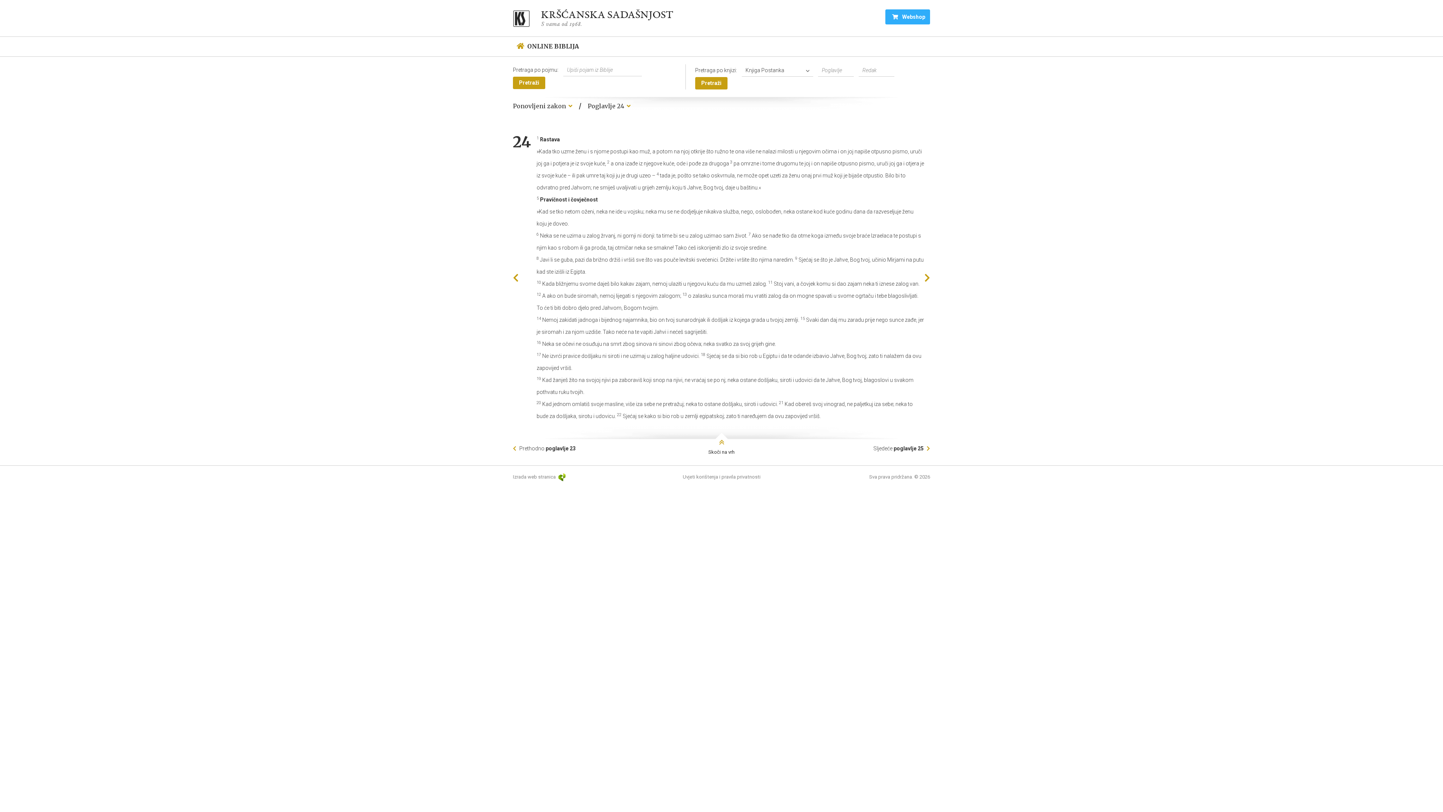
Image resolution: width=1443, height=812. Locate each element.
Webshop (913, 17)
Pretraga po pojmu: (535, 70)
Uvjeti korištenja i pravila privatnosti (722, 477)
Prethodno (547, 448)
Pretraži (529, 83)
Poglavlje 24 (607, 106)
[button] (779, 70)
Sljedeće (898, 448)
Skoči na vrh (721, 452)
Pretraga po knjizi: (716, 70)
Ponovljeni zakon (540, 106)
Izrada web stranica (535, 477)
